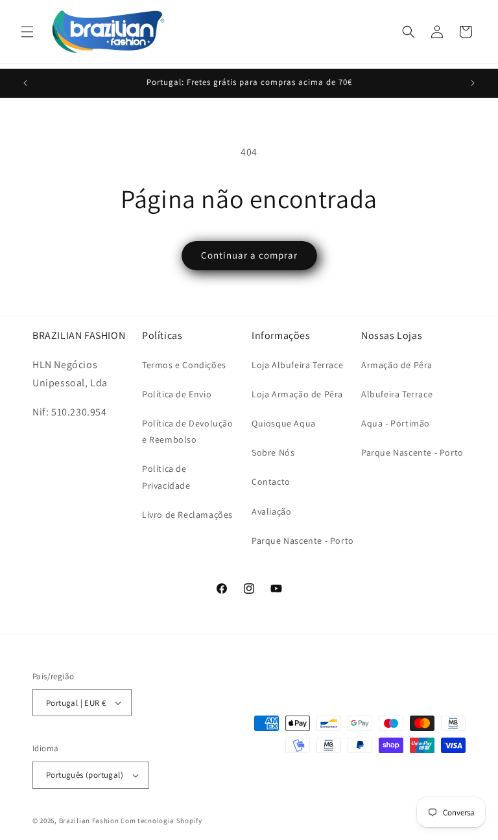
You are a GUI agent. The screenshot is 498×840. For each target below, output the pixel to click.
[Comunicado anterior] (25, 83)
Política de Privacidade (166, 477)
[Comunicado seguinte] (472, 83)
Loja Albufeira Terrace (297, 365)
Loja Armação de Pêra (297, 394)
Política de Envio (176, 394)
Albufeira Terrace (397, 394)
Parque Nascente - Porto (303, 540)
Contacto (271, 481)
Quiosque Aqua (284, 423)
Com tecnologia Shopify (161, 820)
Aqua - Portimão (395, 423)
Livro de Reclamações (187, 514)
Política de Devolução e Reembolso (187, 431)
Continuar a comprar (249, 255)
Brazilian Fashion (89, 820)
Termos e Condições (184, 365)
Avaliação (271, 511)
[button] (27, 32)
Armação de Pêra (397, 365)
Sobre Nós (273, 452)
